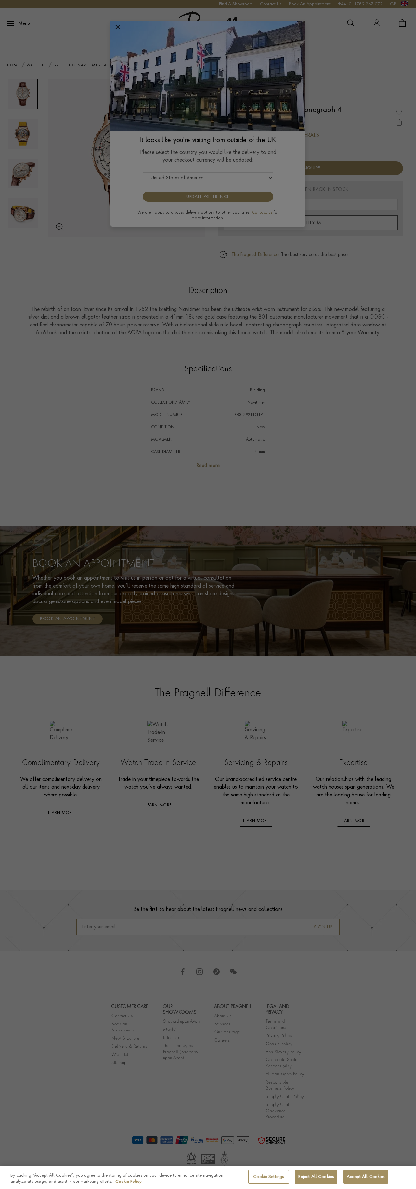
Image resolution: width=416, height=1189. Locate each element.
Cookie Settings (268, 1177)
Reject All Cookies (316, 1177)
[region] (208, 1177)
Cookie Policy (128, 1182)
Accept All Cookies (365, 1177)
